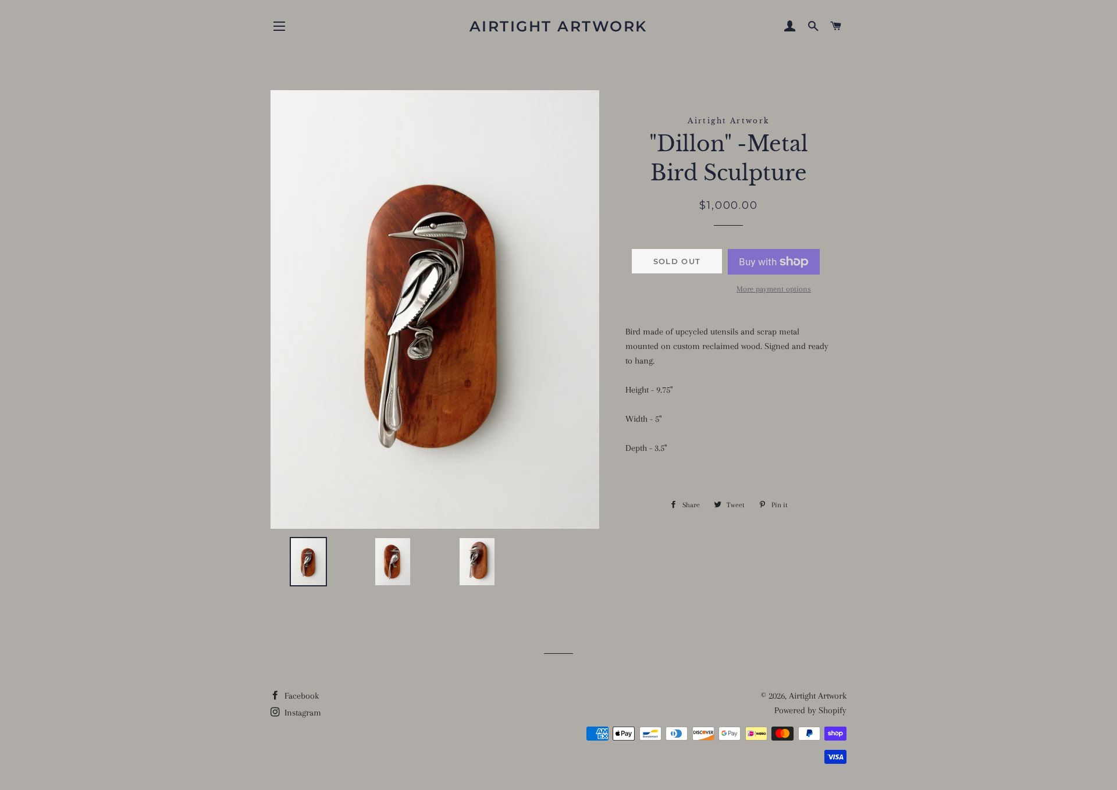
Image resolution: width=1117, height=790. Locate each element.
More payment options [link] (774, 288)
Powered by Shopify (810, 710)
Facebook (300, 696)
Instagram (301, 712)
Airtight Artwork (558, 26)
